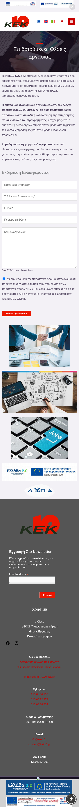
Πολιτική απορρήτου (39, 636)
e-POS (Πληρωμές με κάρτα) (40, 626)
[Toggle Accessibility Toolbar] (71, 799)
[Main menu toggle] (71, 21)
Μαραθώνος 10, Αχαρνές (39, 676)
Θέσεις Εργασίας (39, 631)
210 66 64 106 (39, 694)
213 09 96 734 (39, 704)
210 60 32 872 (39, 699)
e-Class (39, 621)
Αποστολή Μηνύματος (16, 313)
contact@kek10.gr (39, 744)
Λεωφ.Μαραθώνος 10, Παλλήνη (39, 661)
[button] (62, 21)
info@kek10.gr (39, 739)
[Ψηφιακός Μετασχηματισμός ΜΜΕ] (56, 3)
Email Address (18, 574)
